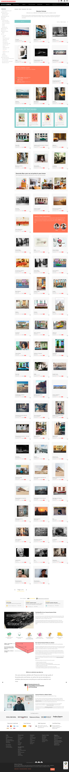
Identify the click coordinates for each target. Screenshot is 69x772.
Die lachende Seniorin (57, 80)
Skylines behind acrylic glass (58, 741)
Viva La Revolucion (18, 229)
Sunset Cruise (55, 374)
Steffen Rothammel (19, 40)
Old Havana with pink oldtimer (21, 415)
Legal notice (8, 741)
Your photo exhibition (9, 747)
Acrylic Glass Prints (33, 737)
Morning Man (36, 165)
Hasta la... (54, 39)
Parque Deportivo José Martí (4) (40, 477)
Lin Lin (54, 540)
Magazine (19, 744)
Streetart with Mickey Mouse (58, 415)
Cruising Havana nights (38, 60)
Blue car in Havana (18, 165)
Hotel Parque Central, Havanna (40, 498)
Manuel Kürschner (37, 540)
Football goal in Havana (19, 394)
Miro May (54, 271)
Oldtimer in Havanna (38, 353)
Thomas (63, 230)
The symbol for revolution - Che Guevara (22, 436)
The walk (17, 39)
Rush (35, 250)
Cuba (16, 60)
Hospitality (19, 754)
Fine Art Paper (32, 742)
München (43, 741)
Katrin (57, 230)
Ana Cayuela (18, 478)
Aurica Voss (18, 102)
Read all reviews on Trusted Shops (43, 598)
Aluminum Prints (32, 738)
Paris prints (43, 738)
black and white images (50, 704)
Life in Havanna (18, 539)
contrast (54, 101)
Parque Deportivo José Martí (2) (58, 477)
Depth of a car (55, 436)
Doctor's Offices (20, 755)
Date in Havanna (37, 332)
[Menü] (67, 762)
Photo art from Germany (58, 738)
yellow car (54, 145)
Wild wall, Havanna (19, 518)
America (35, 312)
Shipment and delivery (9, 737)
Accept (52, 769)
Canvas (31, 741)
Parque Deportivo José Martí (20, 498)
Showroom (19, 739)
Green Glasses (18, 353)
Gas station (17, 332)
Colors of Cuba (36, 291)
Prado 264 (17, 145)
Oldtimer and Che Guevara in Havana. (41, 145)
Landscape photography (57, 740)
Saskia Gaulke (37, 457)
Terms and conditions (9, 739)
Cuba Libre (55, 353)
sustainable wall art (38, 700)
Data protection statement (10, 740)
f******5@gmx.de (30, 606)
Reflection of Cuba (37, 39)
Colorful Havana (37, 436)
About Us (19, 736)
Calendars (31, 736)
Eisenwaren (55, 560)
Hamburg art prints (45, 740)
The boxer (17, 208)
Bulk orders (19, 749)
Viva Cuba (17, 374)
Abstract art (56, 739)
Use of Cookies (8, 742)
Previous (2, 682)
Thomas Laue (55, 146)
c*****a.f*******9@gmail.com (12, 605)
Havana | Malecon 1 (56, 394)
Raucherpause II (18, 580)
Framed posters (32, 740)
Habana (16, 312)
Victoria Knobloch (56, 209)
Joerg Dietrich (55, 395)
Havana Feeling (55, 250)
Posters (31, 739)
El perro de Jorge (18, 477)
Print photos (20, 742)
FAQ (6, 738)
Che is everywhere (37, 415)
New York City (44, 737)
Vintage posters (56, 743)
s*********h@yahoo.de (50, 605)
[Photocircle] (6, 4)
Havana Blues (36, 270)
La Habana (55, 165)
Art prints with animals (57, 742)
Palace (54, 312)
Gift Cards (31, 743)
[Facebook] (39, 762)
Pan (53, 518)
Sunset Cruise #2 (37, 208)
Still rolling (17, 456)
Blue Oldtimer (18, 291)
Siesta (35, 374)
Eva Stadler (18, 146)
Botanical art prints (57, 744)
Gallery (19, 741)
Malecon (35, 456)
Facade (54, 291)
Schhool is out (55, 456)
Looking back (17, 560)
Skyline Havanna (37, 518)
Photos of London (44, 739)
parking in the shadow (38, 394)
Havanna (17, 101)
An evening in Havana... (19, 270)
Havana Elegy (18, 250)
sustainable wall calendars (49, 706)
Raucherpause (36, 580)
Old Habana (36, 101)
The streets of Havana (38, 539)
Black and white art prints (58, 737)
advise (59, 219)
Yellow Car (55, 332)
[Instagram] (36, 762)
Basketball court (56, 60)
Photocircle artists (8, 746)
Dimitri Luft (36, 40)
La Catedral (55, 539)
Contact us (7, 736)
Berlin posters (44, 736)
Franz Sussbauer (37, 146)
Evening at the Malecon (57, 208)
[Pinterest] (41, 762)
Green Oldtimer (56, 270)
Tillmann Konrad (55, 40)
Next (66, 682)
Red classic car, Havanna (57, 498)
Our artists (19, 743)
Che (34, 560)
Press (19, 740)
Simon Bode (18, 209)
